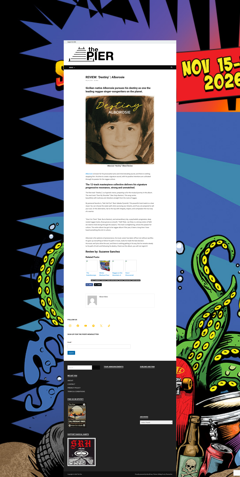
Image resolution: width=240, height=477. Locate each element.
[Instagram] (70, 326)
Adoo (97, 80)
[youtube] (85, 326)
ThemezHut (169, 474)
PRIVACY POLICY (74, 388)
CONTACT (71, 384)
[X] (101, 326)
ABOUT (70, 380)
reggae (121, 280)
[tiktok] (109, 326)
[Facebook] (77, 326)
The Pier (79, 474)
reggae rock (127, 280)
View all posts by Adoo (108, 301)
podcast (103, 280)
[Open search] (171, 67)
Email (70, 342)
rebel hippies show (112, 280)
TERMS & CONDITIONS (76, 391)
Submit (71, 353)
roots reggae (136, 280)
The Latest (89, 74)
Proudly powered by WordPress (144, 474)
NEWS (71, 67)
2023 (92, 280)
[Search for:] (84, 367)
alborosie (97, 280)
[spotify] (93, 326)
